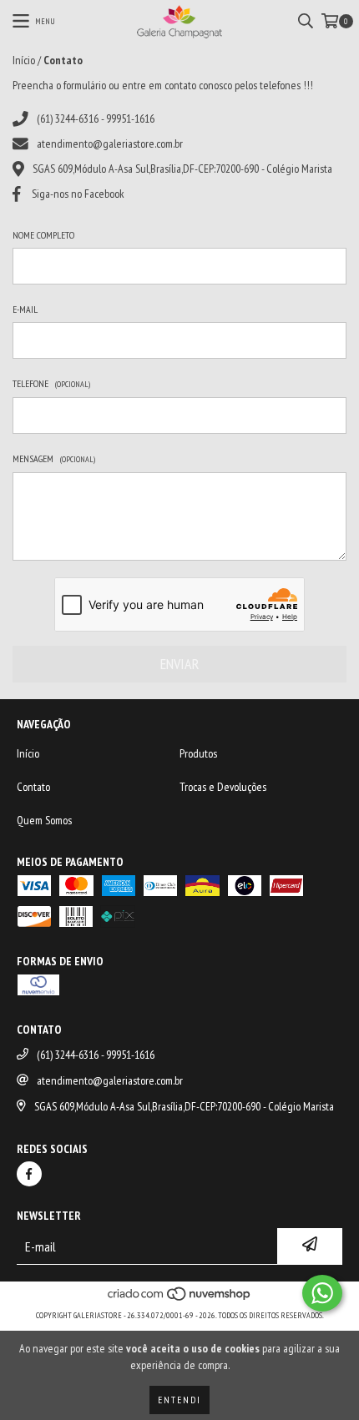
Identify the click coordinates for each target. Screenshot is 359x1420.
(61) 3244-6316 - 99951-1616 (95, 118)
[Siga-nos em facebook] (29, 1173)
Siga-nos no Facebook (78, 193)
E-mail (25, 309)
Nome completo (43, 235)
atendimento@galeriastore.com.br (110, 143)
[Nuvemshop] (180, 1298)
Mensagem (54, 458)
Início (24, 60)
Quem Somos (44, 820)
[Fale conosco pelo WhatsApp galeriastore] (322, 1293)
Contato (33, 786)
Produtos (198, 753)
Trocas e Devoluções (223, 786)
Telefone (51, 383)
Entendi (179, 1399)
